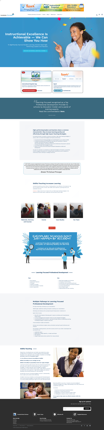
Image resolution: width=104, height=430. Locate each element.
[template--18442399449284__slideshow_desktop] (52, 42)
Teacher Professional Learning (45, 419)
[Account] (99, 14)
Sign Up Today (73, 8)
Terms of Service (22, 425)
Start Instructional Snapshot (52, 8)
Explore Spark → (58, 90)
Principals (15, 420)
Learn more (39, 90)
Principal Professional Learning (45, 420)
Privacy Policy (15, 425)
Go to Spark (30, 8)
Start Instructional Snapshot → (29, 90)
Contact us (35, 190)
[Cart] (102, 14)
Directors (14, 419)
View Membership (66, 90)
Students (14, 423)
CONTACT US (52, 227)
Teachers (14, 422)
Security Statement (30, 425)
